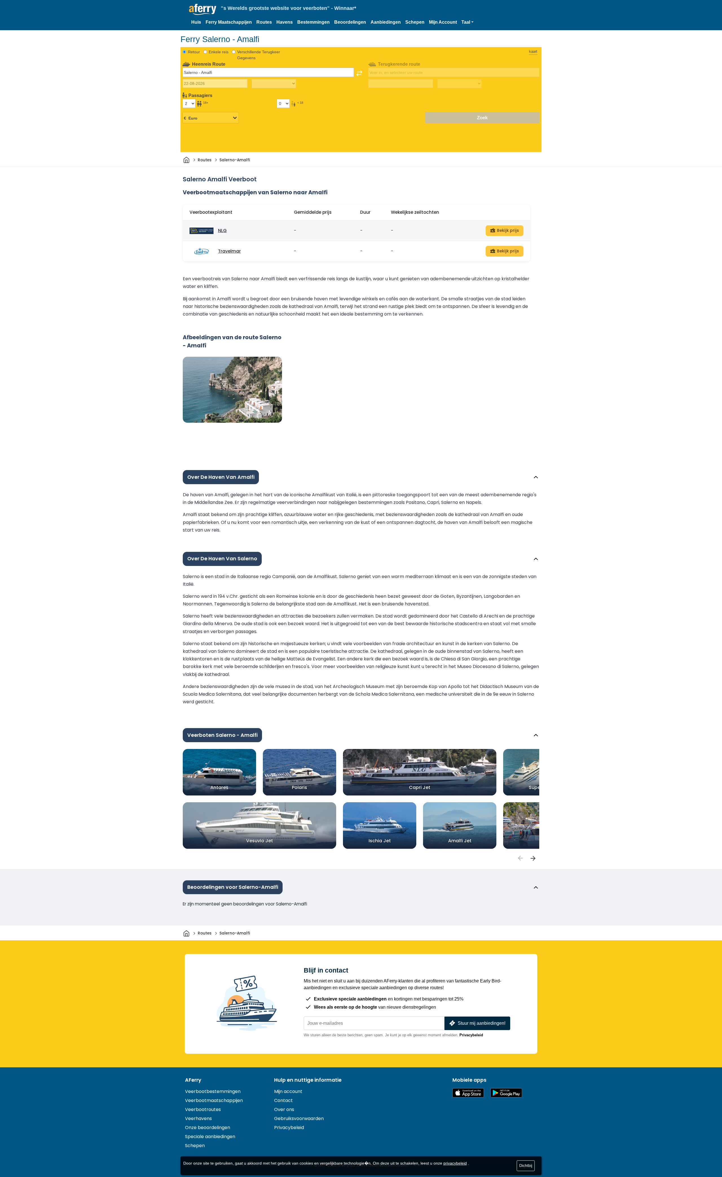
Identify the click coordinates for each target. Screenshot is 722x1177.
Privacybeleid (471, 1035)
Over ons (284, 1109)
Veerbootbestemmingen (213, 1091)
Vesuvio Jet (259, 840)
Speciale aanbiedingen (210, 1136)
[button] (467, 22)
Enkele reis (218, 52)
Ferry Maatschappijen (229, 22)
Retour (194, 52)
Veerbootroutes (203, 1109)
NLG (222, 230)
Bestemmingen (313, 22)
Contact (283, 1100)
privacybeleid (455, 1163)
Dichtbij (525, 1165)
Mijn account (288, 1091)
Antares (219, 787)
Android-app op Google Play (506, 1092)
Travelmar (229, 251)
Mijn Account (443, 22)
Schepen (414, 22)
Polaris (299, 787)
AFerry (193, 1080)
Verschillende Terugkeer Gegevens (258, 55)
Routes (264, 22)
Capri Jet (419, 787)
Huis (196, 22)
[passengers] (520, 858)
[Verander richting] (359, 73)
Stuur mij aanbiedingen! (481, 1023)
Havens (284, 22)
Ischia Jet (380, 840)
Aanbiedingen (386, 22)
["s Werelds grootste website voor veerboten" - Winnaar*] (202, 9)
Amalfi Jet (460, 840)
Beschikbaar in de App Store (468, 1092)
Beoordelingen (350, 22)
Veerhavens (198, 1118)
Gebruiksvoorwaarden (299, 1118)
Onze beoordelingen (207, 1127)
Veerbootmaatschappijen (214, 1100)
